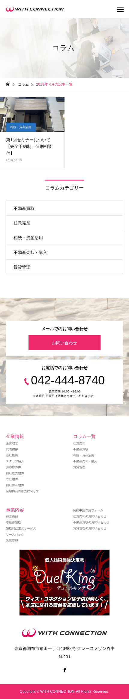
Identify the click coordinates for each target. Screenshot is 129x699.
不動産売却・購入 (30, 252)
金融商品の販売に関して (22, 491)
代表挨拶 (12, 449)
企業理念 (12, 443)
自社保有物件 (15, 485)
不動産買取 (24, 208)
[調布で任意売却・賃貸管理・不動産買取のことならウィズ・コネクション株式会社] (35, 9)
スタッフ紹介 (15, 461)
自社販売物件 (15, 473)
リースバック (15, 534)
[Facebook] (65, 670)
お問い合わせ (64, 342)
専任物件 (12, 479)
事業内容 (15, 509)
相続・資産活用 (20, 127)
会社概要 (12, 455)
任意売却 (22, 223)
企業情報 (15, 436)
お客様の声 (13, 467)
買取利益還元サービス (21, 528)
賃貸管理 (22, 267)
